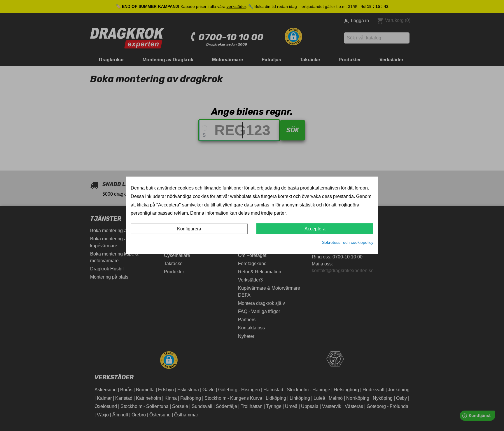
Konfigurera (189, 228)
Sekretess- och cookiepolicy (347, 242)
